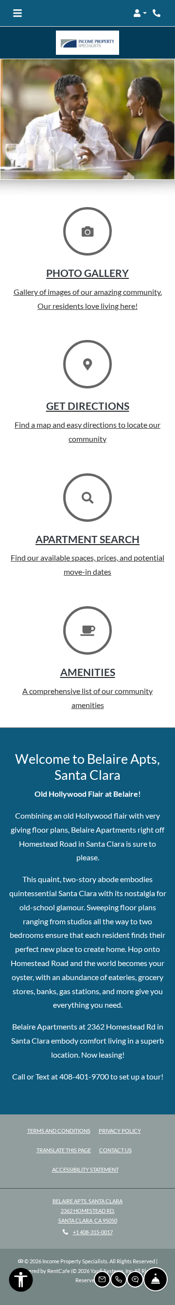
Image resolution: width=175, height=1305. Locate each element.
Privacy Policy (120, 1130)
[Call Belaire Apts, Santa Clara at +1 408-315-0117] (157, 13)
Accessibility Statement (85, 1169)
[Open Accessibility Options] (21, 1282)
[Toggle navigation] (17, 13)
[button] (140, 13)
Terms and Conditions (58, 1130)
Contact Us (115, 1150)
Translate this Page (63, 1149)
